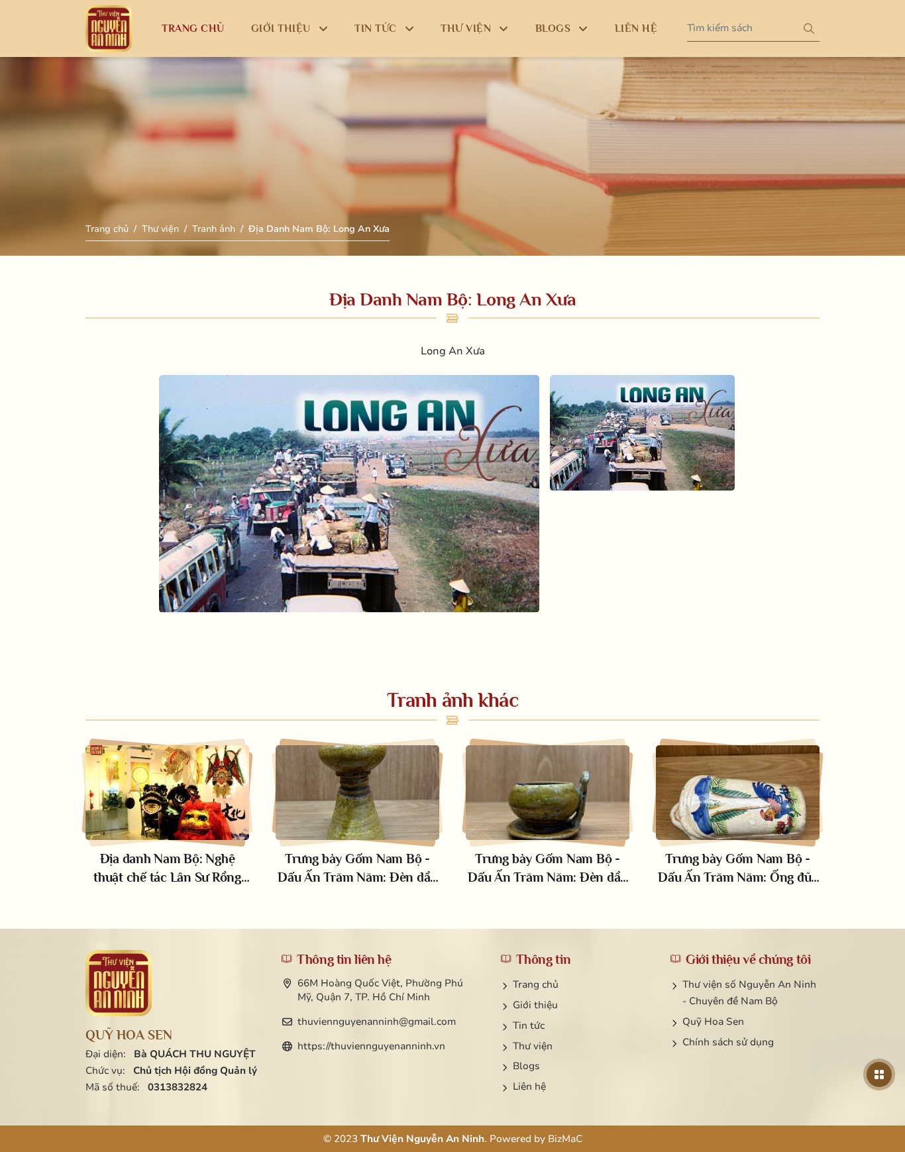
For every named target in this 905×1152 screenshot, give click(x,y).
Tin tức (529, 1025)
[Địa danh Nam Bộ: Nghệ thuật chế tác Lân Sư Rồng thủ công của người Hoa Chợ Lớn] (167, 815)
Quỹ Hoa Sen (713, 1021)
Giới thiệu (535, 1005)
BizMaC (565, 1138)
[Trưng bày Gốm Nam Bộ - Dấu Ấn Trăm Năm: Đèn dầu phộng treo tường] (547, 815)
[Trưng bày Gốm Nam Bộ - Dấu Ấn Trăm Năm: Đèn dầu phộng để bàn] (357, 815)
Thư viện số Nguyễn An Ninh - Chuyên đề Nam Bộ (749, 993)
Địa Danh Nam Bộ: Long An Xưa (319, 229)
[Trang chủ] (108, 28)
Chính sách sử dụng (728, 1042)
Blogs (526, 1066)
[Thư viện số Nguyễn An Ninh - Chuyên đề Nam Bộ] (118, 983)
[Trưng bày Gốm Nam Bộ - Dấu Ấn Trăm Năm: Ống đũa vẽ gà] (738, 815)
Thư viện (160, 229)
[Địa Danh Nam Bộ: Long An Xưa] (349, 494)
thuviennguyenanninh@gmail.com (376, 1021)
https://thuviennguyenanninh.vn (371, 1046)
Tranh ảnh (213, 229)
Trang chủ (107, 229)
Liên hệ (529, 1086)
